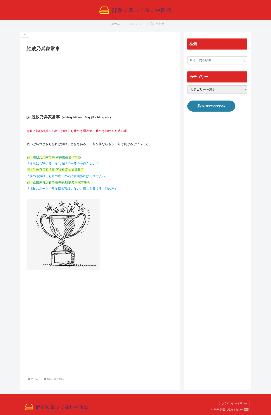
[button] (243, 60)
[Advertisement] (100, 80)
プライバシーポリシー (234, 403)
